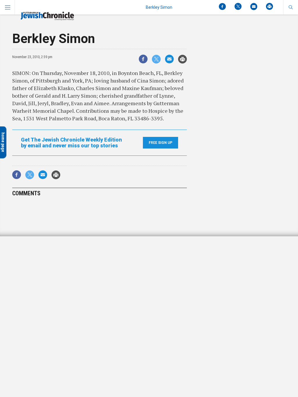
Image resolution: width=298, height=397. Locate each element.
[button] (290, 7)
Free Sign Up (160, 143)
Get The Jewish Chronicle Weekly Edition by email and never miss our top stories (71, 143)
